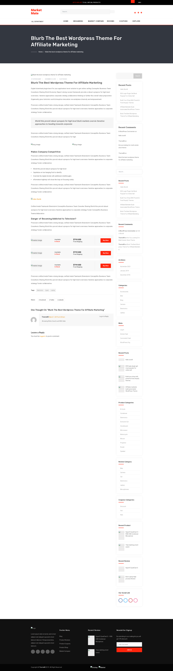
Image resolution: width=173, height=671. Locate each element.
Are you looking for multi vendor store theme (129, 146)
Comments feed (125, 338)
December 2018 (125, 275)
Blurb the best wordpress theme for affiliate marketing (129, 115)
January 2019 (124, 271)
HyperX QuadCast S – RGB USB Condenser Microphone (132, 534)
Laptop (53, 290)
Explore (136, 21)
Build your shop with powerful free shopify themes (130, 101)
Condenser (123, 413)
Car (121, 476)
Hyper (47, 290)
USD (139, 2)
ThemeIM (45, 317)
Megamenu (78, 21)
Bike (121, 296)
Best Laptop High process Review (131, 578)
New (121, 515)
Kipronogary (37, 79)
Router (122, 447)
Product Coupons (64, 643)
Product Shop (63, 647)
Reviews (110, 21)
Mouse (122, 438)
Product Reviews (64, 640)
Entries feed (124, 334)
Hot (121, 510)
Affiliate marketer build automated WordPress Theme (129, 108)
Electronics (63, 79)
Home (65, 21)
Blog (121, 300)
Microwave (123, 430)
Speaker (122, 451)
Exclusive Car (124, 422)
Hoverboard (124, 426)
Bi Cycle (122, 409)
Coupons (123, 21)
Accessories (124, 291)
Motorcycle (123, 434)
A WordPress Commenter (127, 131)
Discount (123, 506)
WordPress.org (125, 342)
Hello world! (124, 89)
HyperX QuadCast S (132, 568)
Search (137, 76)
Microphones (124, 489)
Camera (122, 304)
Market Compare (96, 21)
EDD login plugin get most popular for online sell (128, 95)
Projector (123, 443)
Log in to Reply (104, 316)
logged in (43, 336)
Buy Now (106, 240)
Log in (122, 330)
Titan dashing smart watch (132, 546)
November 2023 (125, 266)
